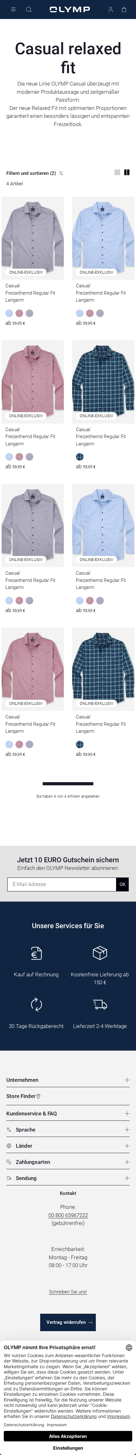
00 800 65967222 (68, 1215)
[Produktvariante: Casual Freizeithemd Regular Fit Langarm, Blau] (9, 313)
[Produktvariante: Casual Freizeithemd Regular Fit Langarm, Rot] (19, 313)
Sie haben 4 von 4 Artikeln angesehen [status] (68, 796)
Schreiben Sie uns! (68, 1292)
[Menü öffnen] (13, 9)
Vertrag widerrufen (66, 1322)
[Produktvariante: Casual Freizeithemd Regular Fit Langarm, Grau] (29, 313)
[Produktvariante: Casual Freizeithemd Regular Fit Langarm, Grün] (79, 457)
